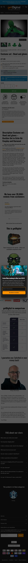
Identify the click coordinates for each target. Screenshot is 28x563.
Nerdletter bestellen (14, 292)
